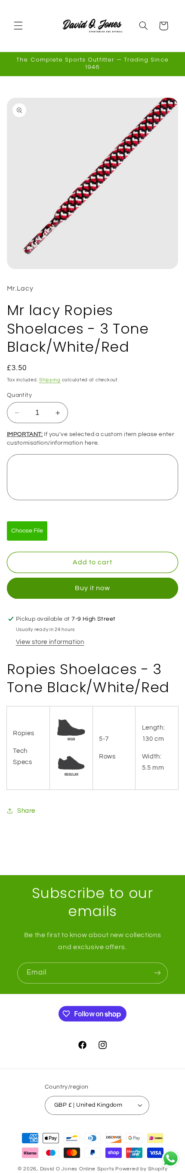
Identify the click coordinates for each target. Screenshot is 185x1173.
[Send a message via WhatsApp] (170, 1158)
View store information (50, 642)
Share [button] (26, 811)
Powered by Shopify (141, 1169)
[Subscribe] (157, 973)
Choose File (27, 531)
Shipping (50, 380)
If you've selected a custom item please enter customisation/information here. (91, 438)
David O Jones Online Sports (77, 1169)
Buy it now (93, 588)
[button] (18, 26)
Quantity (19, 395)
